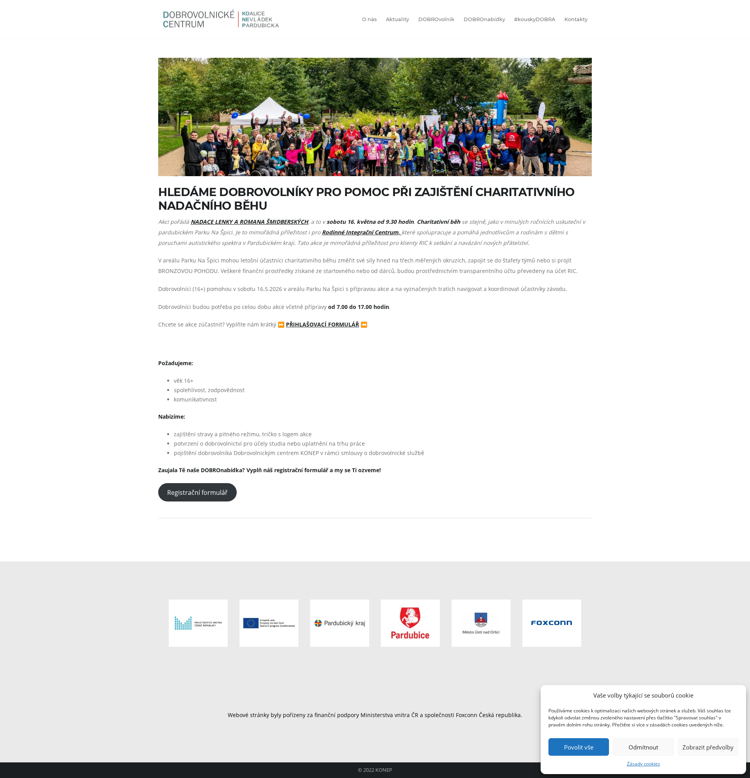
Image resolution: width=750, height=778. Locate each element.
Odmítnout (643, 747)
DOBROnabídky (484, 19)
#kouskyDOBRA (534, 19)
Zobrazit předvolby (708, 747)
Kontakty (576, 19)
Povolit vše (578, 747)
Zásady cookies (643, 763)
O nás (369, 19)
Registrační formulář (197, 492)
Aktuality (397, 19)
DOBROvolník (436, 19)
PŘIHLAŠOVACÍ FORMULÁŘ (322, 324)
